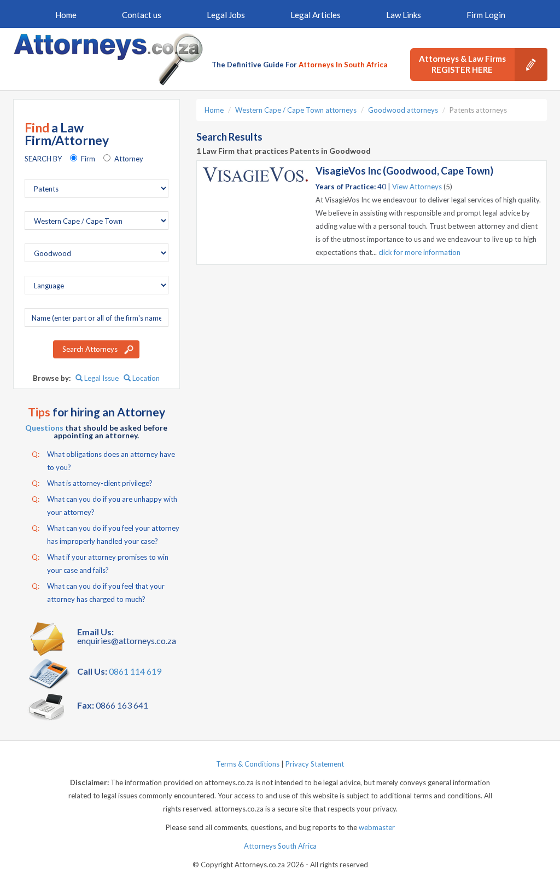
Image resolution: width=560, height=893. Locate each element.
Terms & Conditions (247, 763)
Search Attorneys (90, 349)
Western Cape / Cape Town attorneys (296, 110)
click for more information (419, 252)
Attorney (128, 158)
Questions (44, 427)
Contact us (141, 15)
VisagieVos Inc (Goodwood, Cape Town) (404, 171)
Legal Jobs (226, 15)
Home (66, 15)
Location (145, 378)
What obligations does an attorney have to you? (103, 461)
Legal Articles (315, 15)
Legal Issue (101, 378)
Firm (88, 158)
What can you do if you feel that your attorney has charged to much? (98, 593)
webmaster (377, 827)
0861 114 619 (135, 671)
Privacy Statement (314, 763)
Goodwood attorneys (403, 110)
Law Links (403, 15)
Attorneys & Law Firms (462, 64)
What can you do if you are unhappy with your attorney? (104, 506)
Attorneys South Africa (280, 846)
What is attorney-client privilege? (92, 483)
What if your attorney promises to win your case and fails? (100, 564)
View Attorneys (417, 186)
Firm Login (485, 15)
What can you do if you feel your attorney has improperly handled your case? (105, 535)
